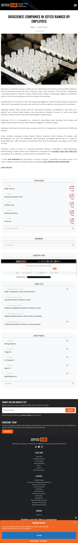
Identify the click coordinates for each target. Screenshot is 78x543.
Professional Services (39, 493)
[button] (75, 523)
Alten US (7, 368)
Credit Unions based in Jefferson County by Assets (22, 324)
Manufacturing (39, 491)
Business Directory (39, 459)
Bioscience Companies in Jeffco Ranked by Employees (39, 19)
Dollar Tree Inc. (10, 189)
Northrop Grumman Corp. (14, 197)
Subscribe (7, 431)
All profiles (8, 383)
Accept (39, 535)
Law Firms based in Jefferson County (18, 300)
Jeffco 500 (39, 456)
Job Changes (39, 461)
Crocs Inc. (8, 221)
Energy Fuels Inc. (10, 344)
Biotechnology (39, 480)
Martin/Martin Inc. (11, 376)
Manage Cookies (34, 541)
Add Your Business (39, 470)
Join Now (8, 167)
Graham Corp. (10, 205)
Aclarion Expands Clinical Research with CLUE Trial (16, 389)
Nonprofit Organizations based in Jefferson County (23, 308)
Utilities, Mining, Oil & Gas (39, 505)
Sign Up (70, 410)
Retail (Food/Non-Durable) (39, 500)
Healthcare (39, 489)
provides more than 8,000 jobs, (64, 151)
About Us (39, 515)
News (39, 465)
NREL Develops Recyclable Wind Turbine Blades (15, 391)
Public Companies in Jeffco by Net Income (20, 292)
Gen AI (33, 27)
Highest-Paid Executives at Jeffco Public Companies (23, 316)
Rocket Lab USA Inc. (11, 213)
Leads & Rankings (39, 463)
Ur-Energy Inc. (9, 360)
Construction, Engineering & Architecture (39, 482)
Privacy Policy (43, 541)
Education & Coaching (39, 484)
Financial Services (39, 487)
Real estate (39, 496)
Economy (39, 468)
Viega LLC (8, 352)
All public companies (11, 228)
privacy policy (26, 415)
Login (3, 167)
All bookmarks (9, 245)
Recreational (39, 498)
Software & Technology (39, 502)
